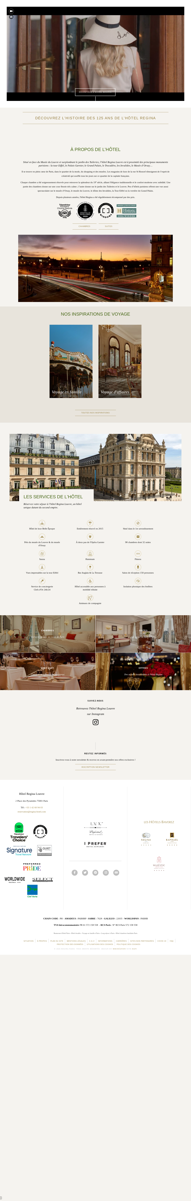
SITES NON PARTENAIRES (142, 941)
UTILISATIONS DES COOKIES (100, 944)
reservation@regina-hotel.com (32, 811)
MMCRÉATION (119, 949)
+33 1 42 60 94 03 (34, 807)
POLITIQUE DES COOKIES (128, 944)
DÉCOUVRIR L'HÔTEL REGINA (95, 92)
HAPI (134, 949)
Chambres (84, 226)
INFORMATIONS (105, 941)
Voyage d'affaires (115, 392)
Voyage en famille (66, 392)
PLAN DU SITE (56, 941)
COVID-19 (161, 941)
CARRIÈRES (121, 941)
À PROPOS (42, 941)
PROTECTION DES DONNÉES (70, 944)
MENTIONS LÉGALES (76, 941)
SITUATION (29, 941)
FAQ (172, 941)
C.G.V (91, 941)
